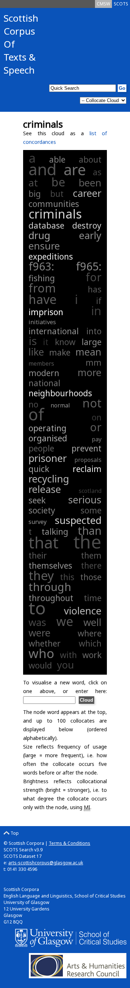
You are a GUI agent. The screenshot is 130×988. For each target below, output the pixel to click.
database (46, 225)
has (94, 289)
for (93, 277)
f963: (50, 266)
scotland (90, 491)
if (98, 300)
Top (14, 833)
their (38, 555)
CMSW (103, 4)
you (65, 664)
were (40, 632)
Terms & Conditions (69, 843)
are (75, 169)
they (41, 575)
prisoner (48, 458)
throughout (51, 598)
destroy (86, 225)
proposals (87, 460)
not (91, 403)
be (58, 182)
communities (54, 203)
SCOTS (121, 4)
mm (93, 362)
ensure (44, 245)
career (87, 193)
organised (48, 438)
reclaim (87, 469)
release (45, 489)
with (68, 655)
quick (39, 469)
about (90, 159)
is (33, 341)
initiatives (42, 322)
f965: (88, 266)
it (45, 342)
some (91, 510)
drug (39, 235)
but (57, 193)
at (33, 182)
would (40, 665)
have (43, 299)
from (42, 288)
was (37, 622)
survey (38, 522)
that (43, 542)
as (97, 172)
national (44, 383)
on (96, 417)
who (41, 653)
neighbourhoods (60, 393)
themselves (50, 565)
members (41, 363)
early (90, 235)
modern (44, 373)
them (91, 555)
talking (55, 531)
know (65, 342)
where (89, 633)
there (91, 565)
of (36, 414)
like (36, 351)
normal (60, 405)
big (35, 193)
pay (96, 439)
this (67, 577)
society (42, 510)
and (43, 169)
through (50, 586)
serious (84, 499)
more (89, 372)
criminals (55, 214)
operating (47, 428)
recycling (49, 478)
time (92, 598)
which (90, 643)
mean (88, 351)
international (54, 331)
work (91, 655)
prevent (86, 448)
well (92, 622)
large (91, 342)
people (41, 448)
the (87, 541)
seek (37, 500)
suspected (78, 520)
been (90, 182)
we (64, 621)
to (37, 607)
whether (45, 643)
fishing (42, 278)
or (95, 427)
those (90, 577)
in (96, 310)
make (59, 352)
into (93, 331)
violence (82, 610)
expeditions (51, 256)
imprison (46, 312)
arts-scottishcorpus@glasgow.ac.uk (45, 863)
